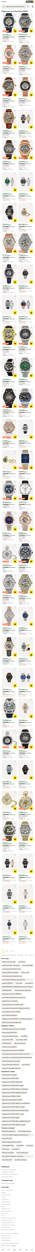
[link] (9, 961)
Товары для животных (7, 1222)
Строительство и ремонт (8, 1225)
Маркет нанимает (6, 1238)
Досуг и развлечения (7, 1190)
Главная (3, 1250)
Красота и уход (5, 1208)
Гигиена (3, 1197)
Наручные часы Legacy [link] (9, 37)
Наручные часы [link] (25, 133)
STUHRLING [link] (6, 37)
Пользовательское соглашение (9, 1233)
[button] (32, 6)
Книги (3, 1215)
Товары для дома (6, 1204)
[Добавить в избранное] (15, 15)
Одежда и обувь (5, 1201)
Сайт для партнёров (6, 1176)
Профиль (32, 1250)
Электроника (5, 1199)
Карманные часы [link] (25, 227)
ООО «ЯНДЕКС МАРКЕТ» (12, 1243)
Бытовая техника (6, 1195)
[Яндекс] (14, 1246)
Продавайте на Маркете (8, 1172)
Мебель (3, 1192)
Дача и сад (4, 1213)
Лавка (15, 1250)
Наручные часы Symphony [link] (9, 536)
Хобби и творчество (6, 1211)
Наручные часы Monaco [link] (9, 505)
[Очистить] (28, 6)
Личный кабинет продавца (8, 1169)
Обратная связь (5, 1235)
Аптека (3, 1206)
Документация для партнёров (9, 1174)
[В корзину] (15, 31)
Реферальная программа (8, 1183)
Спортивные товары (6, 1220)
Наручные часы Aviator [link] (9, 846)
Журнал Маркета (6, 1240)
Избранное (20, 1250)
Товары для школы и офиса (8, 1218)
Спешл (9, 1250)
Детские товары (5, 1227)
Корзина (26, 1250)
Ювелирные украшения (7, 1229)
